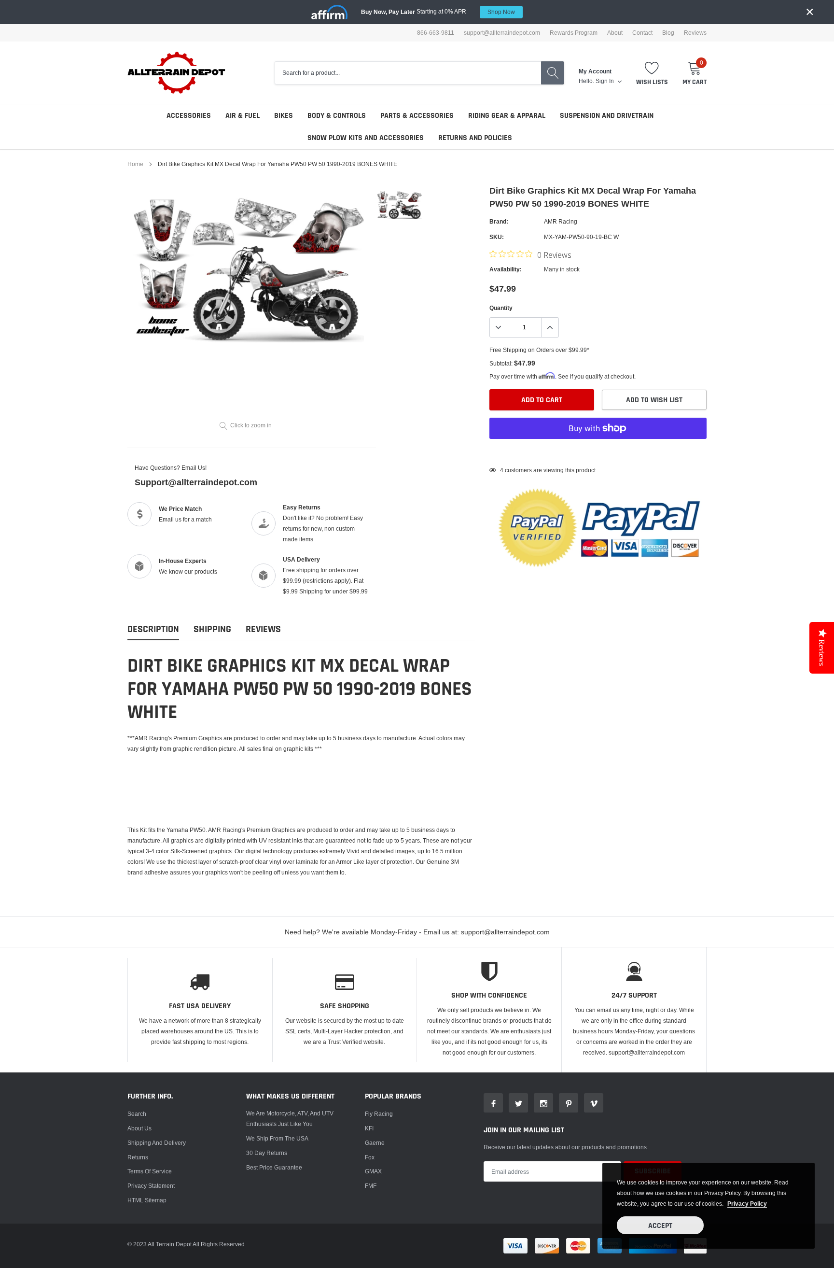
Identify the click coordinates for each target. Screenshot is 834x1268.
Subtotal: (501, 363)
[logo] (176, 73)
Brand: (498, 221)
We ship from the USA (277, 1138)
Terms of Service (149, 1171)
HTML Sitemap (147, 1200)
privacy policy (747, 1203)
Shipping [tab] (212, 629)
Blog (668, 33)
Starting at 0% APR (438, 11)
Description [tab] (153, 629)
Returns (137, 1157)
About (615, 33)
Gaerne (375, 1142)
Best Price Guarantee (274, 1167)
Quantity (501, 307)
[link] (399, 204)
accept (660, 1226)
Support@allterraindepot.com (196, 482)
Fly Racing (379, 1113)
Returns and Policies (475, 138)
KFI (369, 1128)
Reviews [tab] (263, 629)
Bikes (283, 116)
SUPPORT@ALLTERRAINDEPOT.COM (502, 33)
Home (135, 164)
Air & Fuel (242, 116)
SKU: (496, 236)
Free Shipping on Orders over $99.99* (539, 349)
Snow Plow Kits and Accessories (365, 138)
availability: (505, 269)
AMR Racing (560, 221)
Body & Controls (336, 116)
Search (136, 1113)
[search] (552, 73)
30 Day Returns (266, 1152)
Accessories (189, 116)
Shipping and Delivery (156, 1142)
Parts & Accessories (417, 116)
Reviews (695, 33)
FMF (370, 1185)
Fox (370, 1157)
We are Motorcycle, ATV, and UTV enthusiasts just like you (290, 1118)
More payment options (598, 452)
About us (139, 1128)
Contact (642, 33)
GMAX (373, 1171)
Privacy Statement (151, 1185)
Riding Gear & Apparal (506, 116)
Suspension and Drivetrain (606, 116)
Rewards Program (574, 33)
